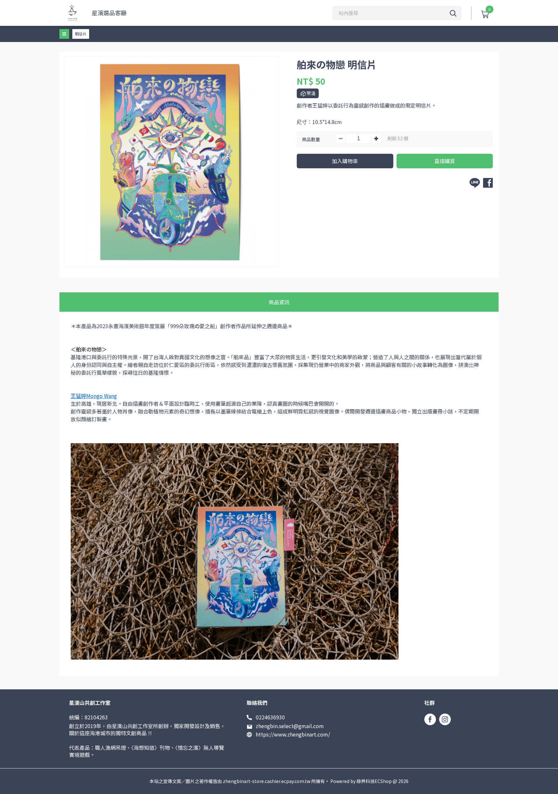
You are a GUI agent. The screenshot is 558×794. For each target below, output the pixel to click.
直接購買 (444, 161)
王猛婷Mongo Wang (94, 396)
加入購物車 (345, 161)
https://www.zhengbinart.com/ (293, 734)
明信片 (81, 34)
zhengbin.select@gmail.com (290, 725)
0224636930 (270, 717)
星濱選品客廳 (109, 13)
